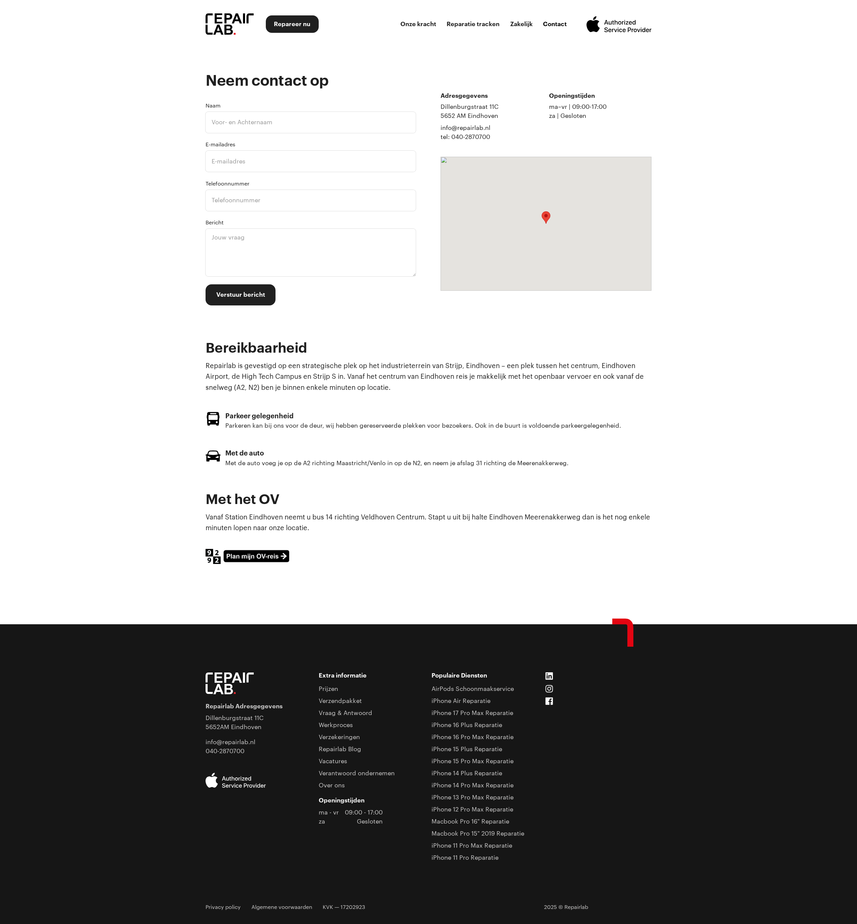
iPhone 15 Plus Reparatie (467, 749)
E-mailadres (220, 144)
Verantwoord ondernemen (357, 773)
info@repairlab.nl (465, 128)
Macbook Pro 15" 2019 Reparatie (478, 834)
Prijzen (328, 689)
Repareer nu (292, 24)
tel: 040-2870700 (465, 137)
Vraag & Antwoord (345, 713)
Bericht (215, 222)
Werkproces (336, 725)
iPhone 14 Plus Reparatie (467, 773)
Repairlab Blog (340, 749)
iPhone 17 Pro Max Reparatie (472, 713)
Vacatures (333, 761)
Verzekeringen (339, 737)
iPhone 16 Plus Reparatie (467, 725)
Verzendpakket (340, 701)
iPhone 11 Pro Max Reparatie (472, 846)
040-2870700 (225, 751)
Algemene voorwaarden (281, 907)
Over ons (332, 785)
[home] (230, 24)
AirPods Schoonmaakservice (473, 689)
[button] (546, 217)
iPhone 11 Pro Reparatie (465, 858)
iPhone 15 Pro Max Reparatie (473, 761)
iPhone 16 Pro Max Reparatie (473, 737)
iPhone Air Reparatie (461, 701)
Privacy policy (223, 907)
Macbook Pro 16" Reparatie (470, 822)
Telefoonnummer (227, 184)
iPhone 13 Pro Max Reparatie (473, 797)
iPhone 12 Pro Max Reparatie (472, 809)
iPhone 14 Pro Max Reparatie (473, 785)
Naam (213, 106)
